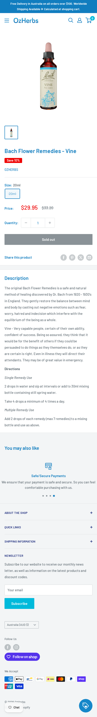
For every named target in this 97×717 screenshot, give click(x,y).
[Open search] (70, 20)
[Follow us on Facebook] (8, 647)
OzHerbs (11, 170)
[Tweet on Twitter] (81, 257)
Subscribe (19, 603)
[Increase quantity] (50, 222)
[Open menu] (7, 20)
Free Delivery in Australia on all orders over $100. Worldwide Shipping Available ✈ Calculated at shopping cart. (48, 6)
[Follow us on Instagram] (16, 647)
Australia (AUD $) (18, 625)
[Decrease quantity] (26, 222)
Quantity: (11, 223)
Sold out (48, 239)
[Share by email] (89, 257)
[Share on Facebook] (63, 257)
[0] (89, 20)
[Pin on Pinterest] (72, 257)
